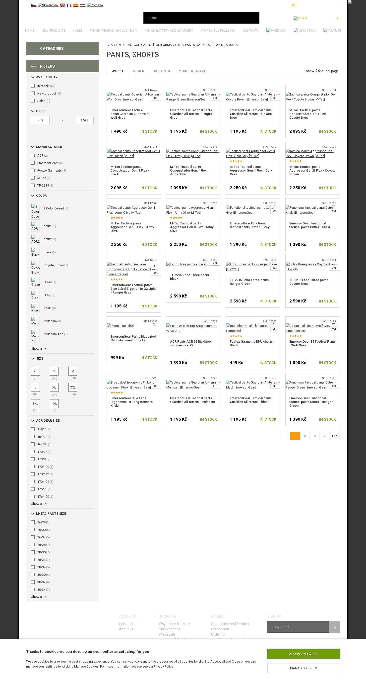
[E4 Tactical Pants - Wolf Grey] (313, 326)
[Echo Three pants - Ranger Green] (253, 264)
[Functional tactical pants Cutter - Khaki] (313, 207)
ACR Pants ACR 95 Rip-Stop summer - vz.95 (190, 343)
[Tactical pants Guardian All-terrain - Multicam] (193, 382)
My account (220, 629)
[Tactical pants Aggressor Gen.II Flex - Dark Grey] (253, 151)
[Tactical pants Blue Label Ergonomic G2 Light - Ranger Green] (134, 264)
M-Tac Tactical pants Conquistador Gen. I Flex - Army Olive (189, 170)
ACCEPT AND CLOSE (303, 654)
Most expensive (192, 71)
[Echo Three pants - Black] (192, 264)
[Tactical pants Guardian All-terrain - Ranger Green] (193, 94)
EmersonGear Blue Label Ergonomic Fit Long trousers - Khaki (133, 401)
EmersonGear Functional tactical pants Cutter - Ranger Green (311, 401)
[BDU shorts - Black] (253, 326)
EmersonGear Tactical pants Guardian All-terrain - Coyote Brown (251, 113)
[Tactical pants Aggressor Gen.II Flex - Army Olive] (134, 207)
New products (53, 30)
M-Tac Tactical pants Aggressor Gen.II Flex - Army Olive (132, 227)
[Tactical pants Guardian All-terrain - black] (253, 382)
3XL (215, 98)
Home (29, 30)
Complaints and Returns (230, 624)
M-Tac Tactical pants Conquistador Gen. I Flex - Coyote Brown (308, 113)
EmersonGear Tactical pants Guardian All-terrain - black (251, 400)
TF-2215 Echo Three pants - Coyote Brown (309, 282)
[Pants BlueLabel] (120, 326)
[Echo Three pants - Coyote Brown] (313, 264)
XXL (155, 98)
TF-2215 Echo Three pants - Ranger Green (250, 282)
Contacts (251, 30)
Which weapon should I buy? (114, 30)
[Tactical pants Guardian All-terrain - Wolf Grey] (134, 94)
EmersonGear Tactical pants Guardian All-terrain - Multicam (192, 400)
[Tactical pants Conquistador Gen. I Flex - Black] (134, 151)
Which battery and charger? (169, 30)
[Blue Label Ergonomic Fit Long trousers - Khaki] (134, 382)
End (335, 436)
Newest (139, 71)
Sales (78, 30)
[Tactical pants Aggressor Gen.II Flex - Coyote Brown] (313, 151)
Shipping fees (170, 629)
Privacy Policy (163, 666)
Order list (218, 634)
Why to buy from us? (218, 30)
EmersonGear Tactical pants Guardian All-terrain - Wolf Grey (130, 113)
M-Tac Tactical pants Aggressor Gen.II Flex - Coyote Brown (312, 170)
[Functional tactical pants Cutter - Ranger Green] (313, 382)
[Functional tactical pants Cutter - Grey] (253, 207)
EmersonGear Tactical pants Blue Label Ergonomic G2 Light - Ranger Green (133, 288)
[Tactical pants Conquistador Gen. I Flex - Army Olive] (193, 151)
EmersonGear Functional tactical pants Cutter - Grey (249, 225)
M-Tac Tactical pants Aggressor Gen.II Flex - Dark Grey (251, 170)
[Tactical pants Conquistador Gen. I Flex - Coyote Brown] (313, 94)
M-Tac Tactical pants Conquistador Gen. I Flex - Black (130, 170)
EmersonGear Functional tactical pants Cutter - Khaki (309, 225)
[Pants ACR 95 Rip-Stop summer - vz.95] (193, 326)
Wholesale (167, 634)
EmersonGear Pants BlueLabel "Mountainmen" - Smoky (133, 338)
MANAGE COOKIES (303, 668)
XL (154, 266)
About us (126, 629)
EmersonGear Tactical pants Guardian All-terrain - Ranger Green (191, 113)
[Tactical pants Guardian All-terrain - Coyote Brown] (253, 94)
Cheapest (162, 71)
